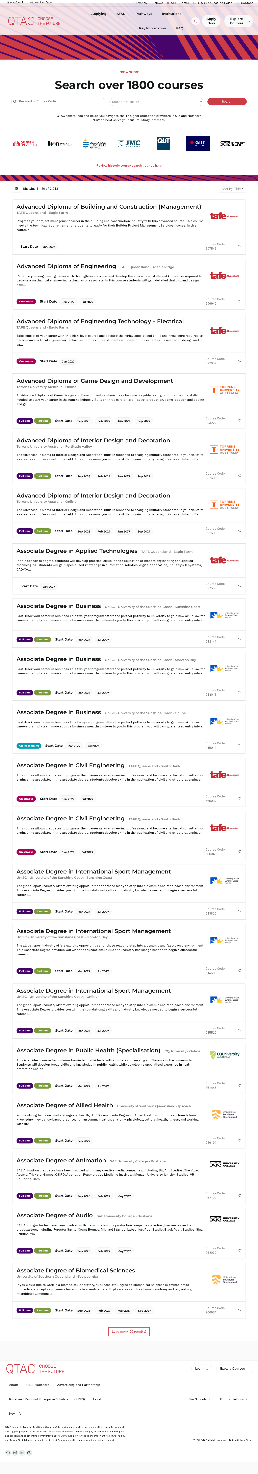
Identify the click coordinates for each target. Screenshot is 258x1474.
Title (231, 189)
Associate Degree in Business (59, 606)
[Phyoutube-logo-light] (29, 1453)
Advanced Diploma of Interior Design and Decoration (93, 440)
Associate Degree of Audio (55, 1215)
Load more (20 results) (129, 1331)
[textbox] (156, 102)
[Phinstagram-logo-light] (15, 1453)
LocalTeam (246, 1440)
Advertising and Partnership (78, 1384)
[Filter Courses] (16, 189)
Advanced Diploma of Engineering (66, 266)
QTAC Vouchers (37, 1384)
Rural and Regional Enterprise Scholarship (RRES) (47, 1399)
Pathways (143, 14)
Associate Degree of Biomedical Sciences (76, 1270)
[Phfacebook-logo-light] (8, 1453)
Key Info (15, 1413)
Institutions (171, 14)
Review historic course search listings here (129, 165)
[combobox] (156, 102)
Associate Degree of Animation (61, 1160)
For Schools (198, 1399)
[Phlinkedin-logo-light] (22, 1453)
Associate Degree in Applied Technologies (77, 550)
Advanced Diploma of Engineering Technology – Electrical (100, 321)
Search (227, 101)
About (13, 1384)
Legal (97, 1399)
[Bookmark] (240, 246)
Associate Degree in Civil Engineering (71, 765)
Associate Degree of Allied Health (65, 1105)
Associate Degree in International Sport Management (94, 871)
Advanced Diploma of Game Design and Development (95, 380)
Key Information (152, 28)
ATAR (121, 14)
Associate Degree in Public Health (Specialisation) (88, 1050)
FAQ (179, 28)
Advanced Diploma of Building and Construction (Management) (109, 206)
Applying (98, 14)
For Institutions (232, 1399)
